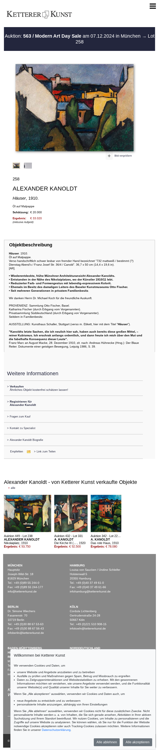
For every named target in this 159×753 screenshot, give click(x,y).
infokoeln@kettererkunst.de (88, 628)
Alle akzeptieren (137, 742)
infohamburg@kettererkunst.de (90, 591)
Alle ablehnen (106, 742)
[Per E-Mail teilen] (27, 451)
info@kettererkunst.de (22, 591)
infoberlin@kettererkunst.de (26, 632)
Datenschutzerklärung (56, 729)
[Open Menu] (153, 6)
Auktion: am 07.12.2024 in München (73, 36)
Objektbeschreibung (30, 244)
